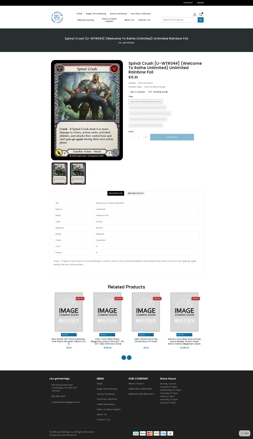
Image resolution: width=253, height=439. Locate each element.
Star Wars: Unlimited (107, 399)
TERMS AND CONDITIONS (140, 388)
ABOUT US (102, 414)
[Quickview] (53, 348)
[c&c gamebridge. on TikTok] (56, 3)
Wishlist (200, 2)
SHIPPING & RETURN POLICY (141, 394)
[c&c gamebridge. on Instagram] (46, 3)
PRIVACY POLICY (136, 383)
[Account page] (195, 14)
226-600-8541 (58, 396)
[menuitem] (79, 13)
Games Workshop (106, 394)
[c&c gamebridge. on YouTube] (51, 3)
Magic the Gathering (107, 388)
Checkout (188, 2)
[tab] (115, 193)
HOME (99, 383)
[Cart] (201, 14)
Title (130, 96)
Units (131, 132)
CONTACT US (103, 419)
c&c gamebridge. (126, 42)
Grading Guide (160, 92)
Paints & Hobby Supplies (109, 409)
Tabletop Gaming (106, 404)
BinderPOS (71, 435)
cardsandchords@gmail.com (66, 402)
